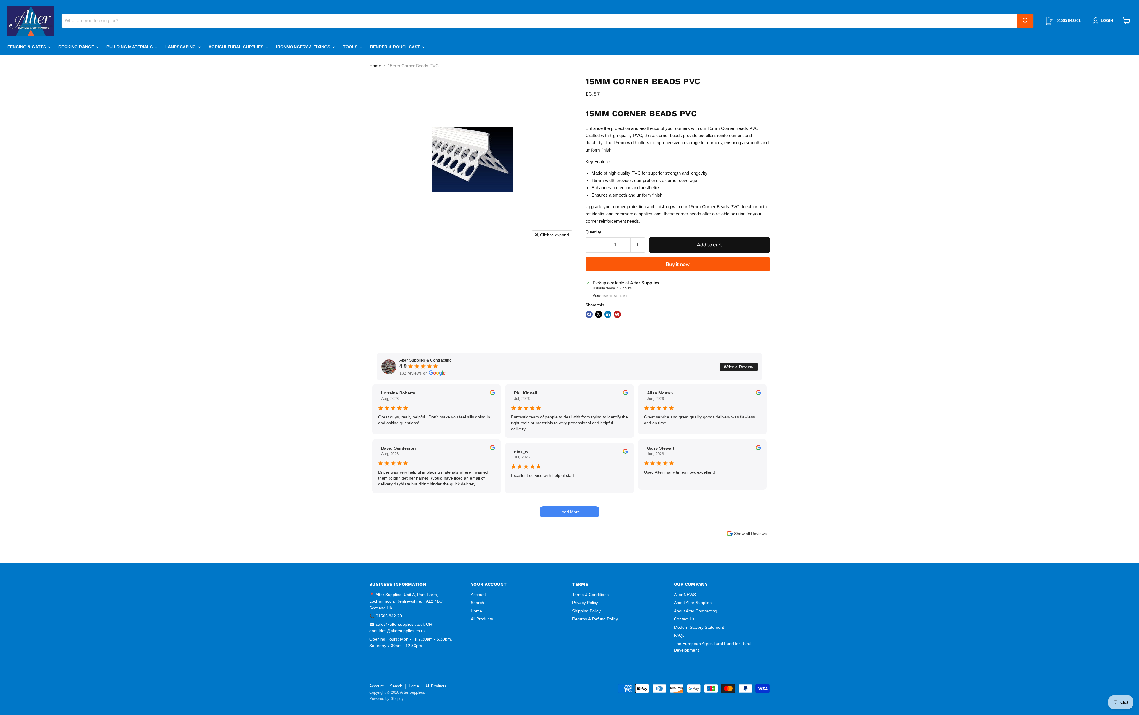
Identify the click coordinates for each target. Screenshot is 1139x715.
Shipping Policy (586, 611)
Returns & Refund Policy (595, 619)
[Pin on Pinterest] (617, 314)
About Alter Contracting (695, 611)
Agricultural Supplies (237, 46)
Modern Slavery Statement (699, 627)
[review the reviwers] (492, 393)
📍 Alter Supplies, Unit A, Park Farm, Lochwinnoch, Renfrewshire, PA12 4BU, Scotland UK (406, 601)
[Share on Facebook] (589, 314)
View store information (611, 296)
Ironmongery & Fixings (304, 46)
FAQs (679, 635)
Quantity (593, 232)
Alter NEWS (685, 594)
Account (478, 594)
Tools (351, 46)
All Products (482, 619)
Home (375, 65)
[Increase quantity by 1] (638, 244)
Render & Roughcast (395, 46)
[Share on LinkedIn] (607, 314)
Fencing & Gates (27, 46)
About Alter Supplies (693, 602)
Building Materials (130, 46)
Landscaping (181, 46)
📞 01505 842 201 (386, 616)
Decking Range (76, 46)
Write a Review (738, 366)
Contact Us (684, 619)
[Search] (1025, 21)
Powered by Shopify (386, 698)
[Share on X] (598, 314)
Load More (569, 511)
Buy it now (678, 264)
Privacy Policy (585, 602)
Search (477, 602)
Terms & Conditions (590, 594)
